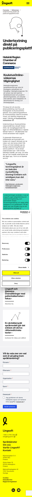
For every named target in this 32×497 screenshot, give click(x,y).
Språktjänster (10, 442)
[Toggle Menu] (27, 3)
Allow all (16, 273)
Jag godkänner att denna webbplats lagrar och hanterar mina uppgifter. (16, 400)
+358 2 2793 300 (9, 435)
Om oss (7, 444)
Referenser (15, 10)
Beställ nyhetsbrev (9, 406)
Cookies (6, 478)
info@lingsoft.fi (8, 437)
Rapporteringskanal (10, 481)
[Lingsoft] (16, 421)
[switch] (27, 248)
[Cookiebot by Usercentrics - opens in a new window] (22, 212)
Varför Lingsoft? (11, 447)
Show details (22, 267)
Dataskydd (20, 402)
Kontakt (7, 450)
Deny (16, 283)
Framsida (6, 10)
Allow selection (16, 278)
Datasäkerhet (7, 480)
